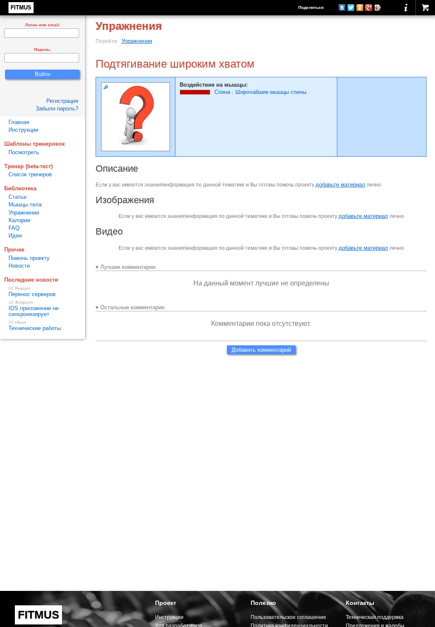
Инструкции (23, 130)
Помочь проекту (29, 258)
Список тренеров (30, 174)
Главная (18, 122)
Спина (222, 92)
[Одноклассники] (360, 7)
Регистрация (62, 101)
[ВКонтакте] (342, 7)
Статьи (17, 197)
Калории (19, 220)
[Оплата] (425, 7)
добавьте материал (340, 184)
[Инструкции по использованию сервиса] (405, 7)
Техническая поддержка (375, 617)
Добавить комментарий (261, 350)
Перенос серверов (32, 292)
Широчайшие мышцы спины (270, 92)
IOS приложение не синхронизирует (33, 309)
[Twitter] (351, 7)
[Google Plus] (368, 7)
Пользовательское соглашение (288, 617)
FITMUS (21, 7)
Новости (19, 266)
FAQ (14, 228)
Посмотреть (23, 152)
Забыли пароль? (57, 108)
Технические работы (34, 326)
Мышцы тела (25, 204)
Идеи (15, 235)
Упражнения (136, 41)
